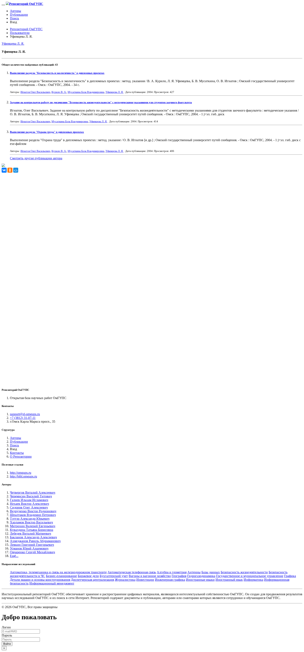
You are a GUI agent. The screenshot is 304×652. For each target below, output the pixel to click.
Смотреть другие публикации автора (36, 158)
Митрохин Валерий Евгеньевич (32, 526)
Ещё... (14, 556)
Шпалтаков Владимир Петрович (33, 515)
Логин (6, 627)
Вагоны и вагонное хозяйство (150, 576)
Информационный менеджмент (51, 583)
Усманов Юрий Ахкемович (29, 548)
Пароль (7, 635)
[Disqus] (152, 224)
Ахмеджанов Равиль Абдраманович (35, 541)
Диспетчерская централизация (92, 579)
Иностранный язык (229, 579)
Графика (290, 576)
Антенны (194, 572)
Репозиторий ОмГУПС (26, 29)
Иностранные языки (200, 579)
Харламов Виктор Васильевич (31, 522)
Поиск (14, 18)
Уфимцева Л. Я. (13, 43)
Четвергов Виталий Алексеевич (32, 492)
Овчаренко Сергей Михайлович (32, 552)
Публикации (19, 14)
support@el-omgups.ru (25, 414)
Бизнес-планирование (61, 576)
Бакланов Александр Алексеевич (33, 537)
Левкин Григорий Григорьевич (32, 544)
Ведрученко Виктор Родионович (33, 511)
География (179, 576)
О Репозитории (21, 456)
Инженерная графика (170, 579)
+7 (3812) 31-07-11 (23, 418)
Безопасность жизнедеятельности (244, 572)
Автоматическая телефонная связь (132, 572)
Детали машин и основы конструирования (40, 579)
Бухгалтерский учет (114, 576)
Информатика (253, 579)
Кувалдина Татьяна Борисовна (31, 530)
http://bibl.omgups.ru (23, 476)
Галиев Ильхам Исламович (29, 500)
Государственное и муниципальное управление (249, 576)
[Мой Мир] (15, 170)
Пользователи (20, 33)
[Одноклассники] (9, 170)
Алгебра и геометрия (172, 572)
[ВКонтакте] (4, 170)
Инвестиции (145, 579)
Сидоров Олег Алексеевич (29, 507)
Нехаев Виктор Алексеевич (29, 503)
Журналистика (125, 579)
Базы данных (210, 572)
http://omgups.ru (20, 472)
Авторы (15, 11)
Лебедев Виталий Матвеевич (30, 533)
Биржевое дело (88, 576)
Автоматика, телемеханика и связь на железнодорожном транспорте (58, 572)
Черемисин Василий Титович (31, 496)
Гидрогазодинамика (201, 576)
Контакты (17, 453)
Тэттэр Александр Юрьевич (29, 518)
